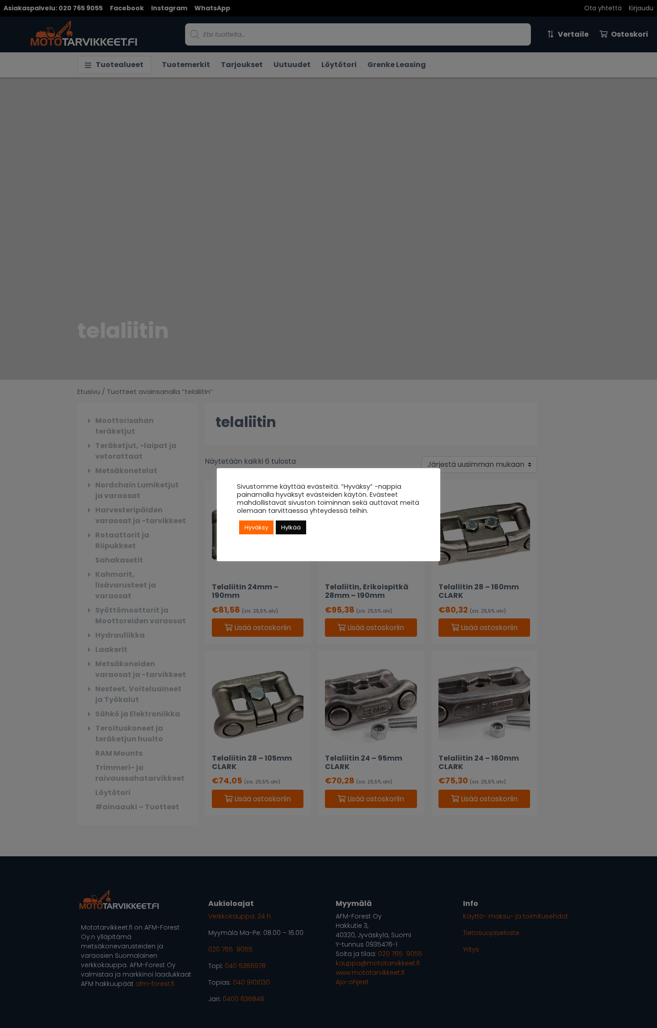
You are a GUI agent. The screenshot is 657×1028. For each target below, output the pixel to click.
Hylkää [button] (291, 527)
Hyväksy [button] (256, 527)
